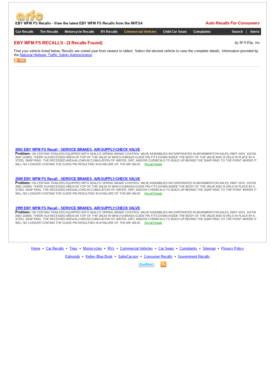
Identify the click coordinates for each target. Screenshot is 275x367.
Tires (73, 248)
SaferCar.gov (128, 256)
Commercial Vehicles (140, 32)
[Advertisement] (60, 107)
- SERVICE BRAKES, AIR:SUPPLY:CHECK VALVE (77, 149)
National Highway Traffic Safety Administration (56, 55)
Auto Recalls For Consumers (232, 23)
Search (237, 32)
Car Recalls (25, 32)
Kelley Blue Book (99, 256)
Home (35, 248)
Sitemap (209, 248)
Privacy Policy (232, 248)
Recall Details (153, 164)
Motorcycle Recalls (79, 32)
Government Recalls (194, 256)
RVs (111, 248)
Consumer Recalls (158, 256)
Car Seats (166, 248)
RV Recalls (109, 32)
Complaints (202, 32)
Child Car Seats (175, 32)
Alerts (254, 32)
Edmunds (72, 256)
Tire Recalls (49, 32)
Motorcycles (92, 248)
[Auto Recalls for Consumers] (29, 20)
